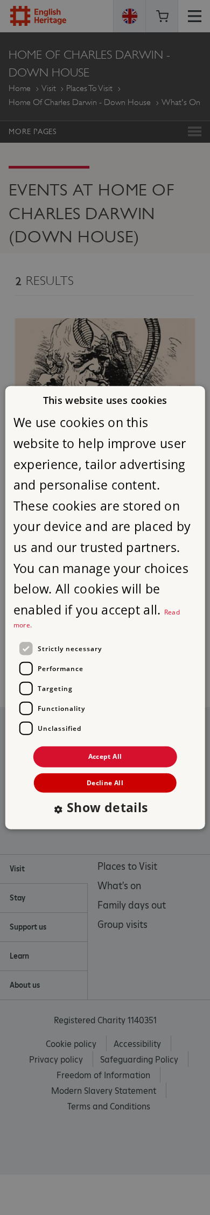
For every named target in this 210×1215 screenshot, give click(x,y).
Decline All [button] (105, 782)
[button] (105, 808)
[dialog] (105, 607)
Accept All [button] (105, 756)
